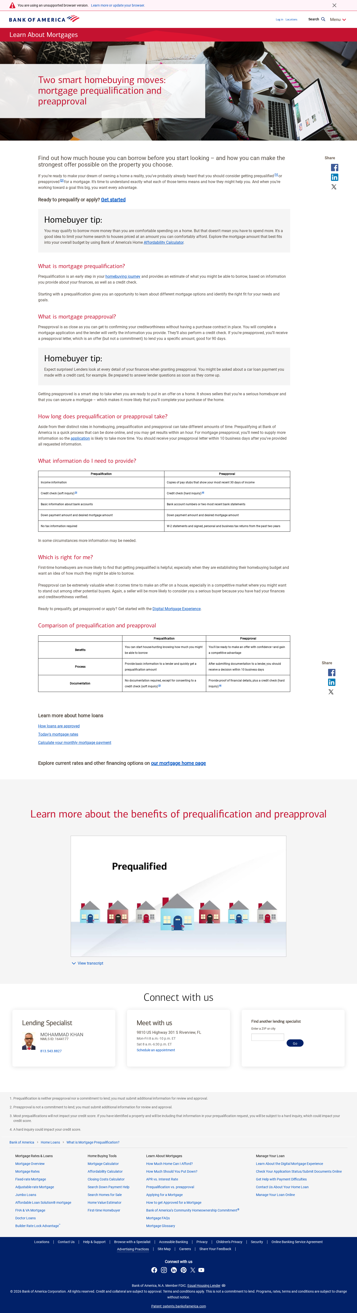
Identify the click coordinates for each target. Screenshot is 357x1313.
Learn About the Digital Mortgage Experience (289, 1164)
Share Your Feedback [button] (215, 1249)
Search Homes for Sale (105, 1195)
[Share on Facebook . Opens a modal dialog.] (334, 167)
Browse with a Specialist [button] (132, 1242)
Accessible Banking (173, 1242)
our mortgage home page (178, 763)
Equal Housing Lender (204, 1286)
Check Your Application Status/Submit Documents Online (299, 1171)
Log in (279, 19)
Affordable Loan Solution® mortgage (43, 1202)
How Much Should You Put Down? (171, 1171)
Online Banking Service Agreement (297, 1242)
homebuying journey (122, 276)
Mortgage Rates (27, 1171)
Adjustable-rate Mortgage (34, 1187)
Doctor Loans (25, 1218)
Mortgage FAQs (158, 1218)
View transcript (90, 963)
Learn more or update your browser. (118, 5)
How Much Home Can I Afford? (169, 1164)
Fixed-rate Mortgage (30, 1179)
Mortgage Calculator (103, 1164)
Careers (185, 1249)
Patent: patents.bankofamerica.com (178, 1306)
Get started (113, 199)
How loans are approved (59, 726)
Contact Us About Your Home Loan (282, 1187)
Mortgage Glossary (160, 1226)
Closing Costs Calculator (106, 1179)
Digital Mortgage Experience (177, 608)
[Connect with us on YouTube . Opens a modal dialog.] (202, 1270)
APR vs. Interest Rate (162, 1179)
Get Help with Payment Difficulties (281, 1179)
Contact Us (66, 1242)
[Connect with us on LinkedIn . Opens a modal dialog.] (174, 1270)
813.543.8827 (51, 1051)
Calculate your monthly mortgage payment (74, 742)
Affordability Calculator (163, 242)
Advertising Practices (133, 1249)
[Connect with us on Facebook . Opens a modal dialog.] (155, 1270)
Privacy (202, 1242)
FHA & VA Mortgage (30, 1210)
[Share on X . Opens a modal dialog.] (334, 187)
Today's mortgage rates (58, 734)
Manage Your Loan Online (275, 1195)
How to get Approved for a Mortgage (173, 1202)
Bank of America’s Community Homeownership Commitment (192, 1210)
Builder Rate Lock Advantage (37, 1226)
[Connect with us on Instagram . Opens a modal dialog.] (164, 1270)
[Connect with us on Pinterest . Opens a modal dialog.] (184, 1270)
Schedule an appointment (156, 1050)
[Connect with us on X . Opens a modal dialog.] (193, 1270)
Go (295, 1043)
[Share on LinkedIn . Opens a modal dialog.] (335, 177)
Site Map (164, 1249)
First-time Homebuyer (104, 1210)
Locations (291, 19)
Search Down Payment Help (108, 1187)
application (80, 438)
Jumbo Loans (25, 1195)
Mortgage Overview (30, 1164)
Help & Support (94, 1242)
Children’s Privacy (229, 1242)
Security (257, 1242)
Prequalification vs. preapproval (170, 1187)
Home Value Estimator (104, 1202)
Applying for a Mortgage (164, 1195)
